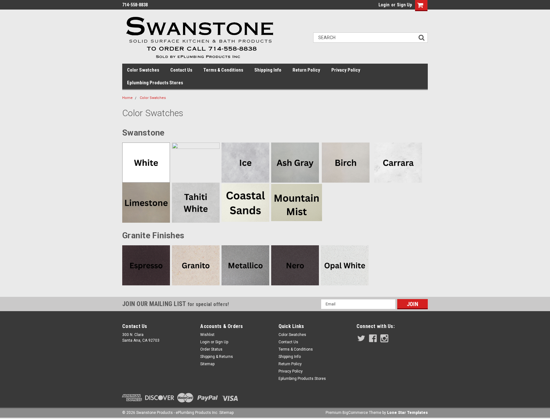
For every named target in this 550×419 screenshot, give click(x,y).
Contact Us (181, 70)
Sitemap (207, 364)
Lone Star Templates (407, 412)
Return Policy (306, 70)
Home (127, 98)
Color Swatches (143, 70)
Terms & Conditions (223, 70)
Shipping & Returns (216, 356)
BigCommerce (355, 412)
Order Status (211, 349)
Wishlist (207, 334)
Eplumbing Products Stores (155, 83)
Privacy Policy (345, 70)
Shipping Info (267, 70)
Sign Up (404, 4)
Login (384, 4)
